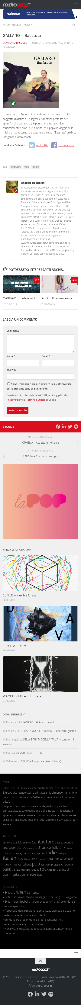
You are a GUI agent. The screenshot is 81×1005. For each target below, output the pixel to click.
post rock (45, 864)
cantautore (16, 166)
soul (66, 869)
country (68, 842)
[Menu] (76, 4)
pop (36, 864)
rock (44, 869)
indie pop (62, 853)
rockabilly (53, 870)
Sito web (11, 369)
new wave (64, 858)
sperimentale (12, 874)
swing (33, 874)
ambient (7, 842)
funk (62, 848)
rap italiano (25, 870)
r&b (13, 869)
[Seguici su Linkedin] (64, 426)
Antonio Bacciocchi (17, 42)
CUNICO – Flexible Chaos (19, 595)
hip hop (41, 853)
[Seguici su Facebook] (58, 426)
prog (54, 864)
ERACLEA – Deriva (15, 646)
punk (7, 869)
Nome (11, 356)
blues (22, 842)
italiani (35, 166)
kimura (27, 859)
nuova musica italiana (17, 864)
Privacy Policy (14, 399)
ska (61, 869)
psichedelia (65, 864)
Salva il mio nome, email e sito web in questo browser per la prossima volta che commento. (39, 386)
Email (46, 356)
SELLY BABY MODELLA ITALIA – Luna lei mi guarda (46, 731)
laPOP (34, 859)
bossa (28, 843)
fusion (69, 847)
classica (59, 842)
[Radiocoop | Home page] (21, 5)
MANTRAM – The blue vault (19, 298)
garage (7, 853)
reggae (35, 869)
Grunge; (16, 853)
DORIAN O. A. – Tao (30, 752)
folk (55, 847)
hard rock (29, 853)
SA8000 (7, 792)
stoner (26, 874)
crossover (9, 847)
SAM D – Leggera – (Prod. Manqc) (41, 761)
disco (29, 848)
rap (18, 869)
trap (39, 874)
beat (15, 842)
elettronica (41, 847)
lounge (42, 859)
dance (21, 847)
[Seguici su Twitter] (70, 426)
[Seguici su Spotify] (76, 426)
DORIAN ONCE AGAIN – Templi (36, 722)
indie (26, 166)
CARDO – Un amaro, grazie (56, 298)
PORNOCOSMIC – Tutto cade (22, 696)
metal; (50, 859)
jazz (21, 859)
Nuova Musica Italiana (17, 25)
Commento (14, 330)
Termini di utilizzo (36, 399)
